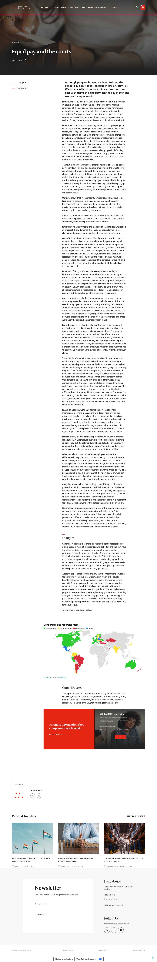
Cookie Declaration (138, 950)
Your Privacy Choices (86, 959)
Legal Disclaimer (68, 950)
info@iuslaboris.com (111, 899)
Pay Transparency (101, 7)
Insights (63, 7)
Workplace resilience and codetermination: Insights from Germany (75, 860)
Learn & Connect (74, 7)
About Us (44, 7)
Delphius (90, 7)
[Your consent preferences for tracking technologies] (153, 958)
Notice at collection (64, 959)
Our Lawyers (54, 7)
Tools (83, 7)
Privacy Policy (102, 950)
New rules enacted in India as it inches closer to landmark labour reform (31, 860)
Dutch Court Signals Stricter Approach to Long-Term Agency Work (123, 860)
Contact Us (113, 7)
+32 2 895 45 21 (110, 895)
